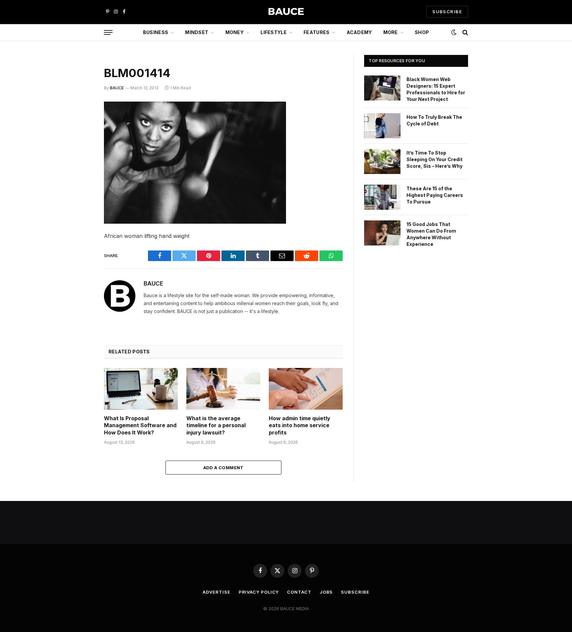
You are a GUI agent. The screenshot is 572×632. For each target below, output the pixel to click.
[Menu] (108, 32)
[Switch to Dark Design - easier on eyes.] (454, 32)
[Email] (80, 191)
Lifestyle (274, 32)
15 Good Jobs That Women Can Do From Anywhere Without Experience (431, 234)
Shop (422, 32)
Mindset (196, 32)
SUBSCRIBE (447, 11)
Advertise (216, 592)
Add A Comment (223, 467)
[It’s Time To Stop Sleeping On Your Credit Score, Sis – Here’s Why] (382, 161)
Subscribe (355, 592)
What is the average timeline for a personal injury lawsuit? (216, 425)
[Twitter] (80, 140)
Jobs (326, 592)
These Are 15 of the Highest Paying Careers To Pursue (434, 195)
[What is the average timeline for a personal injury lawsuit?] (223, 388)
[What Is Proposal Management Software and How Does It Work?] (141, 388)
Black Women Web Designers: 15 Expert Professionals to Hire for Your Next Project (435, 89)
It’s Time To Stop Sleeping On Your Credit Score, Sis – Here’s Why (434, 159)
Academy (359, 32)
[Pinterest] (80, 174)
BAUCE (117, 87)
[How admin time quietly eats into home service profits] (306, 388)
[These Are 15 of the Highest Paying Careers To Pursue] (382, 197)
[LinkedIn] (80, 157)
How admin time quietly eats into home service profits (299, 425)
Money (234, 32)
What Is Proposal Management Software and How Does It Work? (140, 425)
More (390, 32)
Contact (299, 592)
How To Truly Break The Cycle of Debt (434, 120)
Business (155, 32)
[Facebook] (80, 123)
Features (316, 32)
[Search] (464, 32)
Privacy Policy (259, 592)
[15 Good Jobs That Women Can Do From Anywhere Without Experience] (382, 233)
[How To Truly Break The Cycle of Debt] (382, 125)
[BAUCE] (286, 11)
